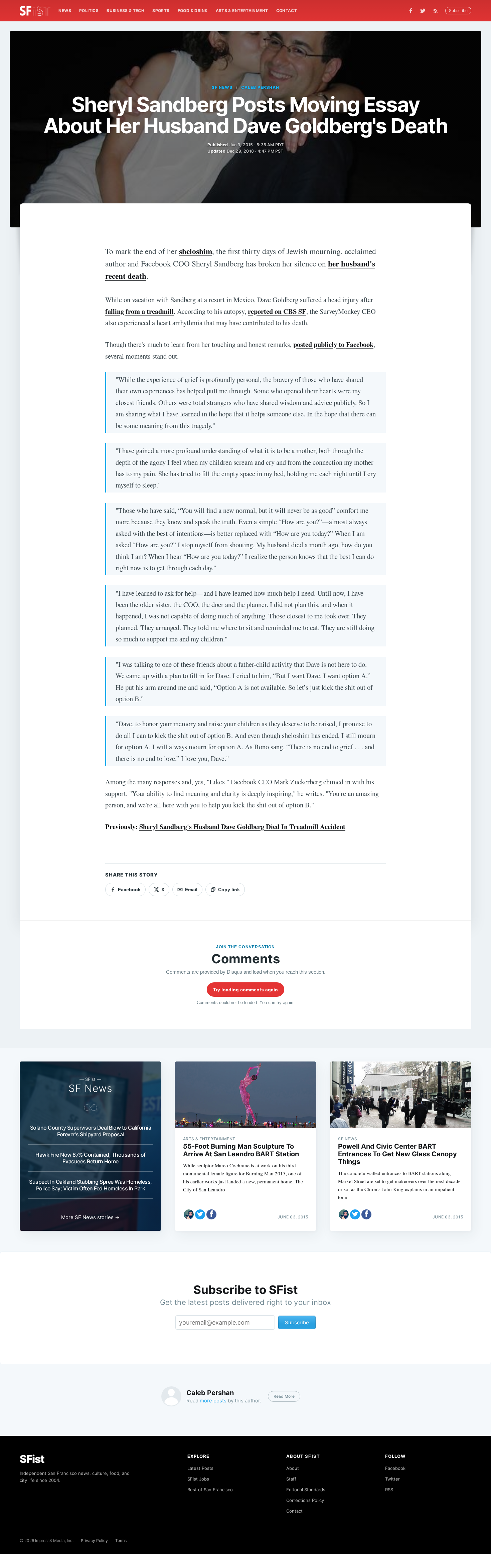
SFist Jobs (198, 1479)
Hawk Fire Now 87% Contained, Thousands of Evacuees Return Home (90, 1158)
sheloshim (195, 251)
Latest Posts (200, 1468)
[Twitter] (423, 10)
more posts (213, 1400)
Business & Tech (125, 10)
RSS (389, 1489)
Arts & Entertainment (242, 10)
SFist (32, 1459)
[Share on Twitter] (200, 1214)
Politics (89, 10)
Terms (121, 1540)
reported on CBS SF (277, 311)
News (64, 10)
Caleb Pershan (260, 87)
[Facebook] (411, 11)
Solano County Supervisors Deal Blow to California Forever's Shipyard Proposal (90, 1131)
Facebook (395, 1468)
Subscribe (458, 10)
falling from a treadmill (139, 311)
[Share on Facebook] (211, 1214)
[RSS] (437, 10)
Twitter (392, 1479)
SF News (222, 87)
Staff (291, 1479)
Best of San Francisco (210, 1489)
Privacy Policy (94, 1540)
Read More (284, 1396)
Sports (160, 10)
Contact (286, 10)
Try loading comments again (245, 989)
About (292, 1468)
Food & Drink (193, 10)
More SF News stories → (90, 1217)
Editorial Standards (305, 1489)
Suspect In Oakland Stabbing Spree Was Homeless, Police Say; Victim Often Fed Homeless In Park (90, 1185)
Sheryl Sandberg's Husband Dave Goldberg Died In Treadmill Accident (242, 826)
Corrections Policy (305, 1500)
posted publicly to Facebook (333, 344)
